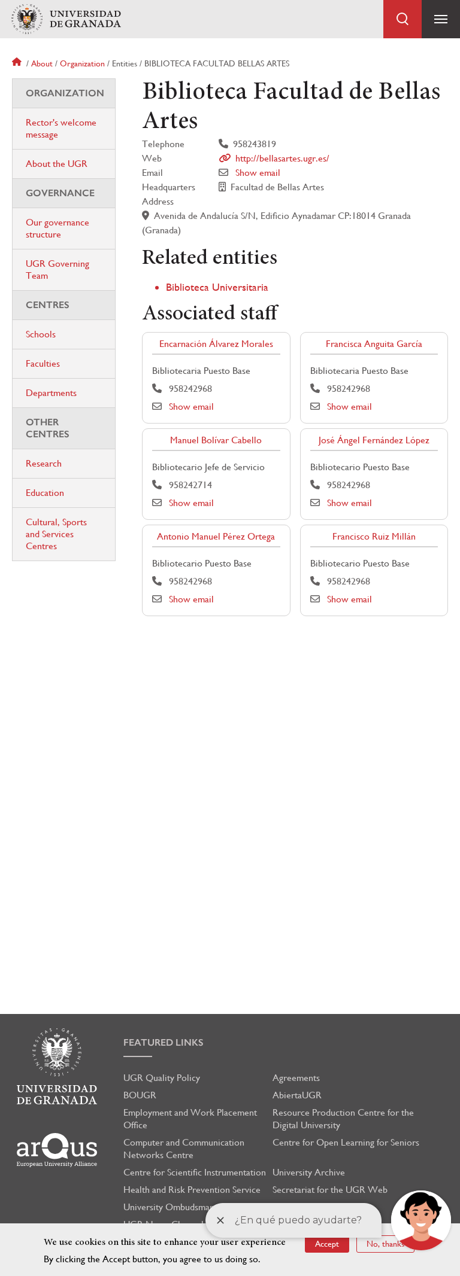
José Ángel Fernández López (374, 440)
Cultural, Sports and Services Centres (56, 534)
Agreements (296, 1077)
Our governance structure (57, 228)
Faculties (43, 363)
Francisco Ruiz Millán (374, 536)
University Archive (309, 1172)
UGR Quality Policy (161, 1077)
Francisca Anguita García (374, 343)
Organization (82, 63)
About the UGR (56, 163)
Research (44, 463)
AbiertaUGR (297, 1095)
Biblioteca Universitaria (217, 287)
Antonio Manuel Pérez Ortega (216, 536)
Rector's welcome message (61, 128)
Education (45, 492)
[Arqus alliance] (57, 1150)
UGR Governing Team (57, 269)
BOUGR (139, 1095)
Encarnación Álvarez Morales (216, 343)
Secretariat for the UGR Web (330, 1189)
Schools (41, 334)
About (42, 63)
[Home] (65, 19)
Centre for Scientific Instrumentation (194, 1172)
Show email (257, 172)
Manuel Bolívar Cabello (216, 440)
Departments (51, 392)
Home (18, 63)
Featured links (163, 1042)
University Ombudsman (168, 1207)
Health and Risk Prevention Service (192, 1189)
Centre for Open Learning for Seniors (346, 1142)
